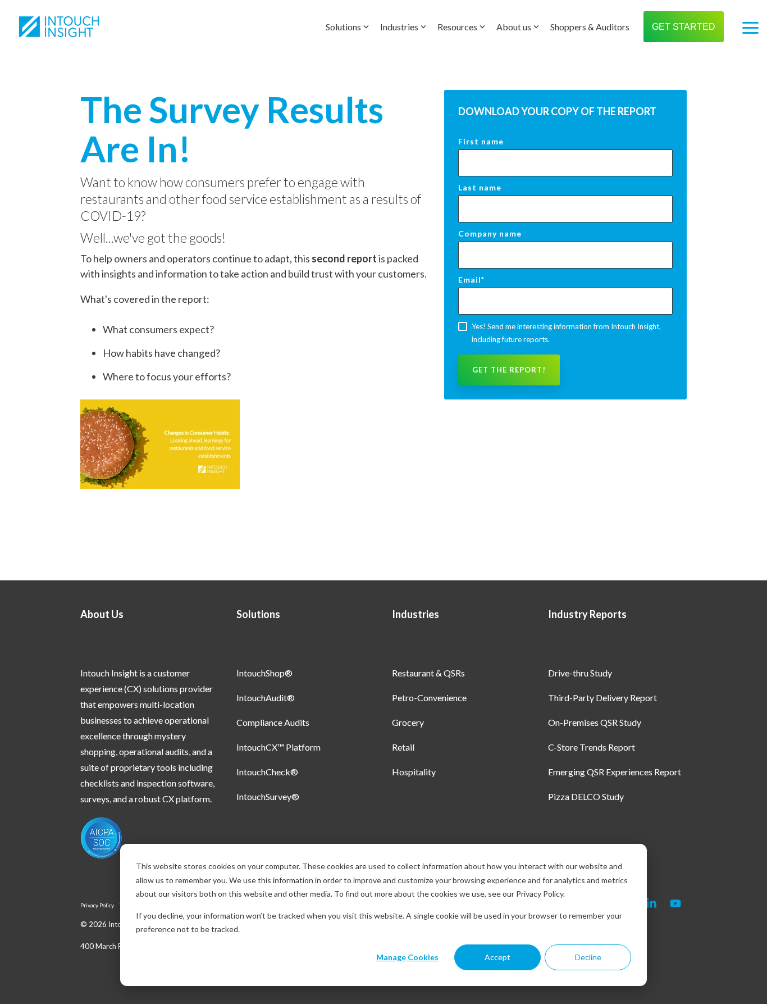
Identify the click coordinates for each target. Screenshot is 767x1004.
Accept (497, 957)
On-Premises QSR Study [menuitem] (594, 722)
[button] (750, 27)
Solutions (343, 26)
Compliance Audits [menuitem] (272, 722)
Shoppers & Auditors (589, 26)
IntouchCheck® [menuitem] (267, 771)
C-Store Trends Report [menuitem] (591, 747)
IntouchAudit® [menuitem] (265, 697)
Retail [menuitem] (403, 747)
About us (513, 26)
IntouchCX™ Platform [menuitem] (278, 747)
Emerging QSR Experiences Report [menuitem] (614, 771)
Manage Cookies (407, 957)
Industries (399, 26)
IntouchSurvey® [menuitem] (267, 796)
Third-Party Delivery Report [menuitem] (602, 697)
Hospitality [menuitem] (414, 771)
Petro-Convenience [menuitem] (429, 697)
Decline (588, 957)
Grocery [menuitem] (408, 722)
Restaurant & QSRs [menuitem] (428, 672)
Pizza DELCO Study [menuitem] (586, 796)
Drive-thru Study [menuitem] (580, 672)
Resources (457, 26)
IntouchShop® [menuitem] (264, 672)
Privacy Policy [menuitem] (97, 905)
